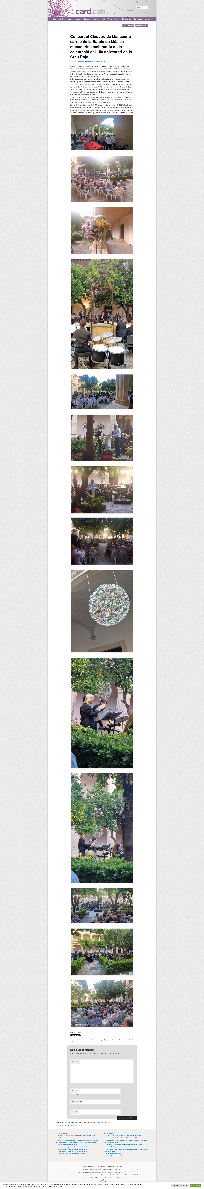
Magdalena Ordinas (99, 61)
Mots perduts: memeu (70, 1145)
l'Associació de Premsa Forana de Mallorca (108, 1178)
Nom (75, 1091)
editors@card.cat (115, 1169)
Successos (77, 19)
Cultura (95, 19)
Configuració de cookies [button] (180, 1185)
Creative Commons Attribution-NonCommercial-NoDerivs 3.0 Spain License (118, 1175)
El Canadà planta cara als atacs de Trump (119, 1156)
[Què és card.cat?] (90, 1166)
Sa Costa (98, 1040)
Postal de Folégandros (113, 1154)
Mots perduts (126, 19)
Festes (110, 19)
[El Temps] (120, 1166)
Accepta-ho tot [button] (195, 1185)
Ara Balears (110, 1133)
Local (61, 19)
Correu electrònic (77, 1101)
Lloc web (74, 1112)
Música (93, 1040)
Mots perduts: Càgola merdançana (75, 1149)
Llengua (147, 19)
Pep (59, 1145)
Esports (87, 19)
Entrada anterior (128, 25)
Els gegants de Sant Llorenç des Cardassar (78, 1147)
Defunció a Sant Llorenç (77, 1154)
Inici (54, 19)
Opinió (102, 19)
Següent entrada (142, 25)
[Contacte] (101, 1166)
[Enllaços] (111, 1166)
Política (68, 19)
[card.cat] (90, 13)
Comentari (75, 1062)
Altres (117, 19)
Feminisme (138, 19)
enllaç (72, 1042)
